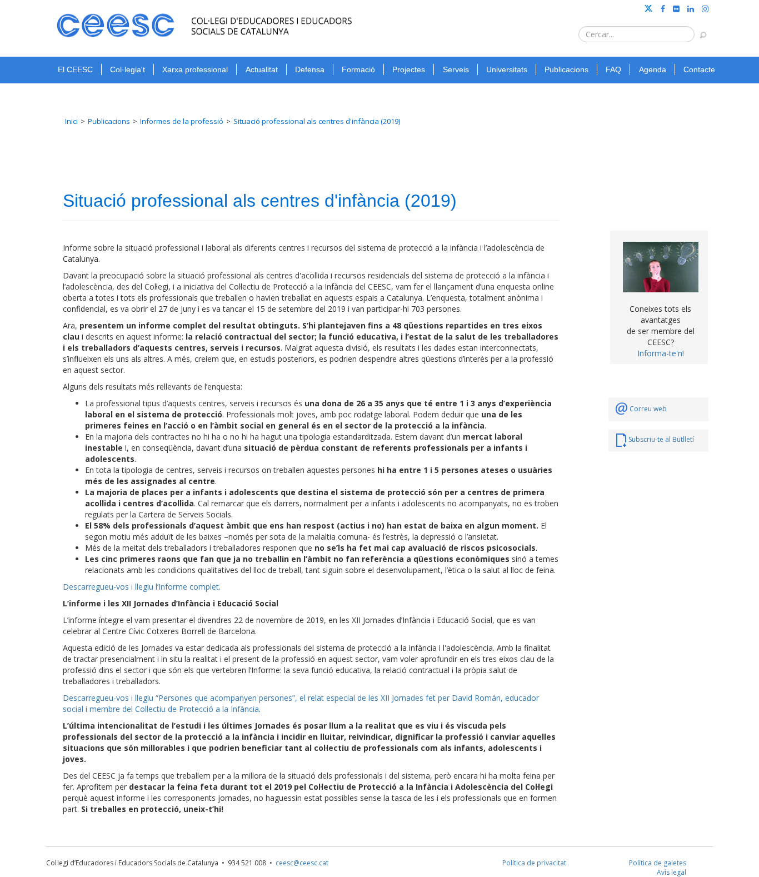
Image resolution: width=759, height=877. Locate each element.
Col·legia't (127, 69)
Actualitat (262, 69)
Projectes (408, 69)
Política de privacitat (534, 863)
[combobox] (636, 34)
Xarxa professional (195, 69)
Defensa (309, 69)
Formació (358, 69)
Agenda (652, 69)
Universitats (506, 69)
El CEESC (75, 69)
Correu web (648, 408)
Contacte (699, 69)
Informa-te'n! (660, 353)
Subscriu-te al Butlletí (661, 439)
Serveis (456, 69)
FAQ (613, 69)
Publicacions (566, 69)
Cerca (698, 29)
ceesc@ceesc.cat (302, 863)
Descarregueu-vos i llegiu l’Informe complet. (142, 586)
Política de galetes (657, 863)
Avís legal (671, 872)
